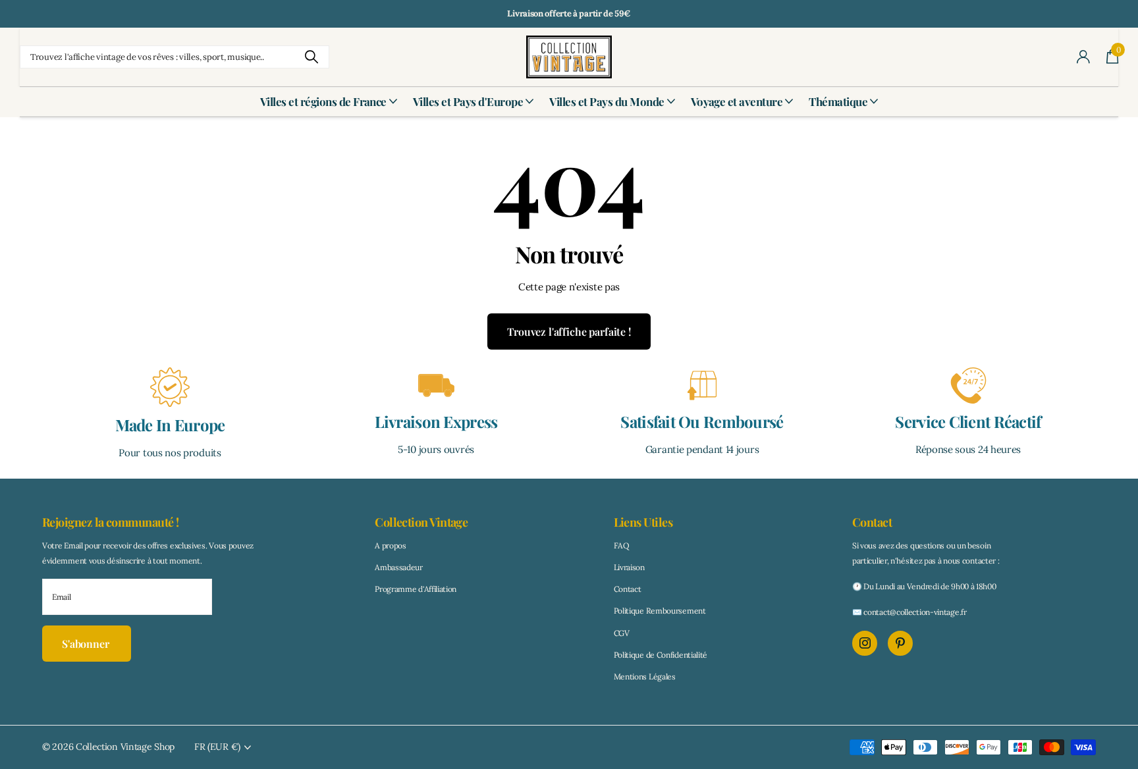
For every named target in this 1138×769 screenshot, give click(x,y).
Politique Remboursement (660, 611)
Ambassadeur (399, 567)
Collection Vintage (421, 522)
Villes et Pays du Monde (606, 101)
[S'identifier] (1084, 57)
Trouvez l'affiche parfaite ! (569, 331)
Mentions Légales (645, 676)
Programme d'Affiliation (415, 589)
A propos (390, 545)
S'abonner (86, 643)
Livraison (629, 567)
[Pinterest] (900, 643)
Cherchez (311, 56)
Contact (627, 589)
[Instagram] (864, 643)
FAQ (622, 545)
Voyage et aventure (737, 101)
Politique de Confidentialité (661, 655)
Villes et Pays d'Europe (468, 101)
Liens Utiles (643, 522)
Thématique (838, 101)
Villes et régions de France (323, 101)
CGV (622, 633)
